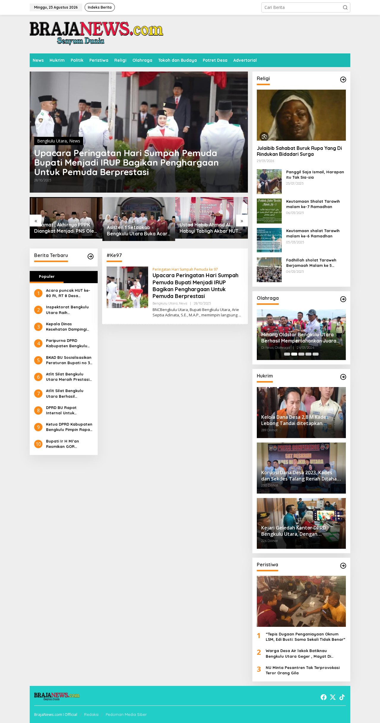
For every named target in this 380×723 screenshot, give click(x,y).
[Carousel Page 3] (301, 354)
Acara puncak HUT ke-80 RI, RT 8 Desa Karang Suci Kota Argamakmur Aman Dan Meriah (69, 293)
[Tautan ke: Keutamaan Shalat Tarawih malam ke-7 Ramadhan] (269, 210)
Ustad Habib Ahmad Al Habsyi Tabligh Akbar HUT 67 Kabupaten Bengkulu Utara (209, 228)
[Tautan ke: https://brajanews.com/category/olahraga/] (343, 299)
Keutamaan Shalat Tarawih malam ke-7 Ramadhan (313, 204)
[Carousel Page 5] (316, 354)
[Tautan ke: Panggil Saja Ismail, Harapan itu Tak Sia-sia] (269, 181)
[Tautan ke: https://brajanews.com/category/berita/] (90, 256)
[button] (345, 7)
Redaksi (91, 714)
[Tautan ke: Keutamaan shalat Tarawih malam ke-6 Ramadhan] (269, 239)
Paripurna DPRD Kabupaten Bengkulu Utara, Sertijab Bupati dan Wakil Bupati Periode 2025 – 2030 (68, 343)
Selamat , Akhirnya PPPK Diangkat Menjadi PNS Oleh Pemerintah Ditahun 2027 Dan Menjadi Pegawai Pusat (66, 228)
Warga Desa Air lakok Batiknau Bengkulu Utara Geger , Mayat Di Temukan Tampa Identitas (298, 653)
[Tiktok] (342, 697)
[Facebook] (323, 697)
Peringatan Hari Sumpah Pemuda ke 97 (185, 269)
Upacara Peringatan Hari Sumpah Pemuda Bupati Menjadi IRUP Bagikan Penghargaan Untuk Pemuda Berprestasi (126, 162)
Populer (47, 276)
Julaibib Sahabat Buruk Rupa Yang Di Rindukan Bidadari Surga (299, 151)
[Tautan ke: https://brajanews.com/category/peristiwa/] (343, 565)
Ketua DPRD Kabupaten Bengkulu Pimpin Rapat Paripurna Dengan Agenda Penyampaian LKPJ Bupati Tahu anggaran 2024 (69, 427)
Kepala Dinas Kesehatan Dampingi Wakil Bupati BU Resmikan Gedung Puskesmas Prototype (67, 326)
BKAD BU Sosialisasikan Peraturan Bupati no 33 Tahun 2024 (69, 360)
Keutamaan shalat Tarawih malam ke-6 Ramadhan (313, 233)
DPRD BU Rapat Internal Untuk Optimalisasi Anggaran (68, 410)
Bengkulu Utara (52, 141)
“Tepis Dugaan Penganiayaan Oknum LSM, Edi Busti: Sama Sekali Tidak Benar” (305, 637)
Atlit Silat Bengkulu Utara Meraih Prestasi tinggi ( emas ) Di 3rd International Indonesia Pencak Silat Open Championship (69, 377)
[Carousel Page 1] (287, 354)
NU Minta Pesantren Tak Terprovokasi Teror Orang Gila (303, 670)
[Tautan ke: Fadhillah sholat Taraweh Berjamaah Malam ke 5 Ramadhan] (269, 269)
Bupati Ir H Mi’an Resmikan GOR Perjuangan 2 (62, 444)
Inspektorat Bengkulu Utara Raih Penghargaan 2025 (67, 310)
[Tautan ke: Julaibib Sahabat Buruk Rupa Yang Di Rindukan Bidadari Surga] (301, 115)
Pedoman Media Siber (126, 714)
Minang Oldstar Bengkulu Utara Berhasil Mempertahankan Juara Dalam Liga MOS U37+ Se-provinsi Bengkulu (300, 338)
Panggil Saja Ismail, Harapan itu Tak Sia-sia (315, 174)
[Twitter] (333, 697)
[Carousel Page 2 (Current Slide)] (294, 354)
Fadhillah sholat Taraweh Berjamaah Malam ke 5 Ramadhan (311, 263)
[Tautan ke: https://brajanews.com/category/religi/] (343, 79)
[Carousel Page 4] (308, 354)
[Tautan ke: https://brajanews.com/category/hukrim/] (343, 376)
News (74, 141)
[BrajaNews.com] (96, 34)
